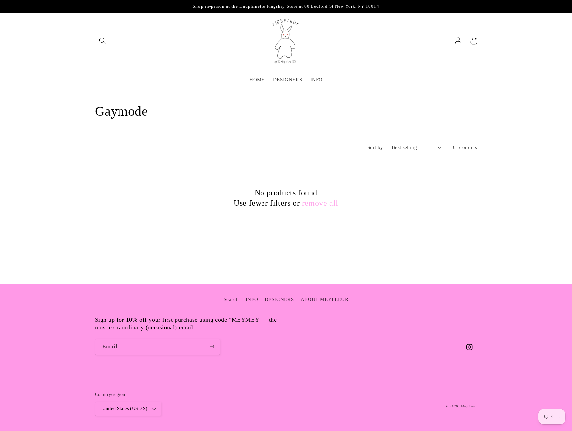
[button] (102, 41)
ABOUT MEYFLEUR (325, 299)
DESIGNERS (279, 299)
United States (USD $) (125, 408)
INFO (252, 299)
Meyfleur (469, 406)
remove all (320, 203)
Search (231, 299)
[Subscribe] (211, 347)
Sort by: (376, 147)
